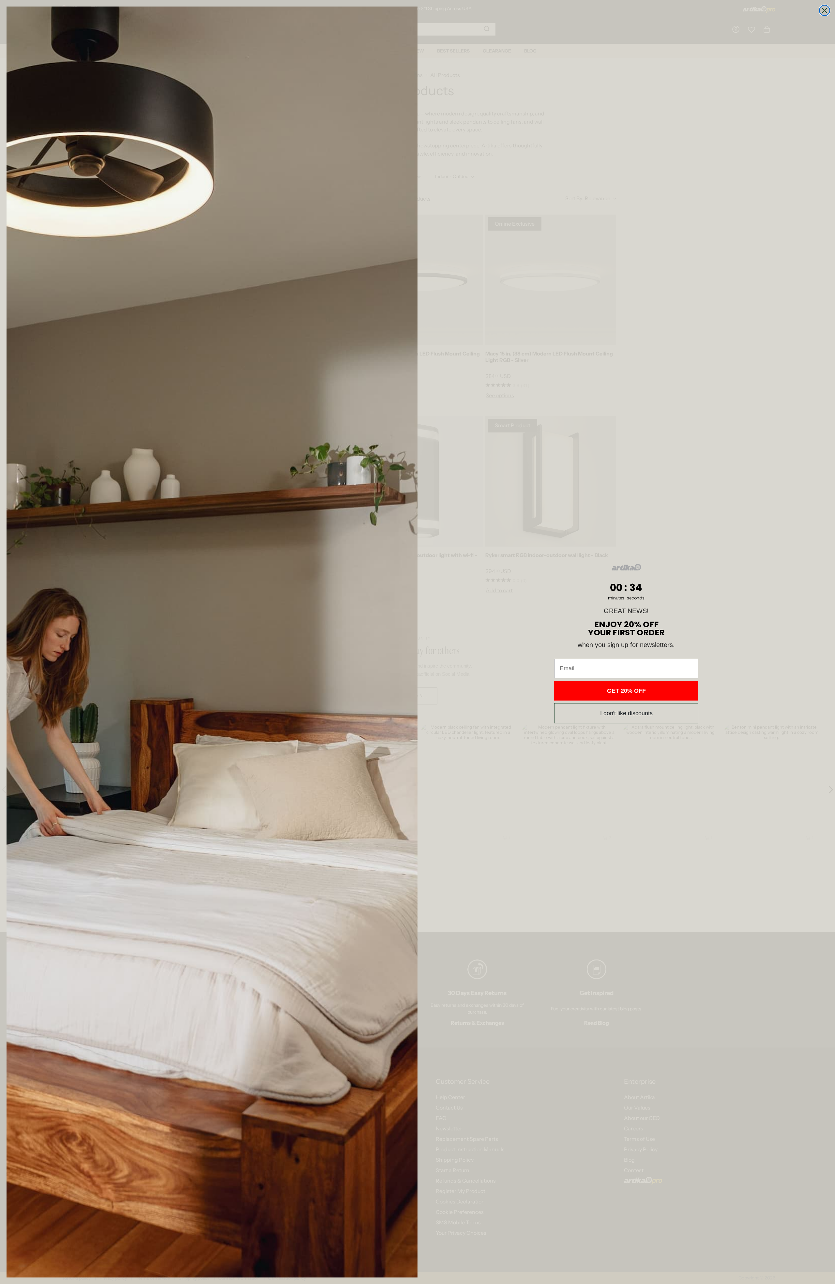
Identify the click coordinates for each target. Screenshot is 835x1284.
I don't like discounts (626, 713)
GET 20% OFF (626, 690)
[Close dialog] (824, 10)
